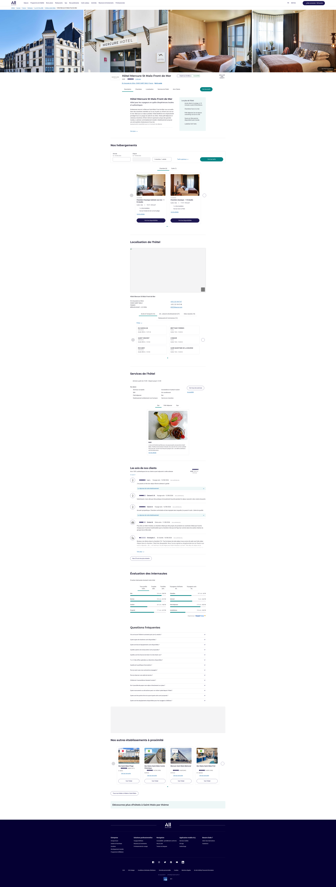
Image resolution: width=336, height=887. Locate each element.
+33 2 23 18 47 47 (176, 301)
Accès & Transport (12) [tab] (148, 314)
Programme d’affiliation (117, 852)
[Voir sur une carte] (168, 270)
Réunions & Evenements (140, 843)
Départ (137, 154)
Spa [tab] (177, 405)
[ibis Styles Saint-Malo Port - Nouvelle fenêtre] (207, 756)
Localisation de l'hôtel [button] (145, 242)
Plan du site (160, 843)
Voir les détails (152, 452)
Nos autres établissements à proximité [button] (137, 740)
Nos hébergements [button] (124, 145)
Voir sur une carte (126, 773)
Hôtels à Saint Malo (50, 8)
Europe (18, 8)
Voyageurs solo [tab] (191, 587)
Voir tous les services (195, 388)
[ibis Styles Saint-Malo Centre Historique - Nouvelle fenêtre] (154, 756)
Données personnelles (165, 870)
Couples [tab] (153, 587)
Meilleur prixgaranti (222, 77)
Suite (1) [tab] (174, 168)
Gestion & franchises (116, 843)
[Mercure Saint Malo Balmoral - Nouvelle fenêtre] (181, 756)
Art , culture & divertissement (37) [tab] (169, 314)
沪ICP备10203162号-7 (173, 874)
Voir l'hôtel (129, 781)
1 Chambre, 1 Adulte (160, 159)
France (24, 8)
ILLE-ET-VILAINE (38, 8)
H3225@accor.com (176, 307)
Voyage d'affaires (138, 840)
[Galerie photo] (168, 41)
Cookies (176, 870)
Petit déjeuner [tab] (168, 405)
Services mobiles (183, 840)
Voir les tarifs (206, 89)
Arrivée (117, 154)
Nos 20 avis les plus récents (141, 558)
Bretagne (30, 8)
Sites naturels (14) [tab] (189, 314)
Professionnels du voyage (141, 846)
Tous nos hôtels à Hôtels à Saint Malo (124, 793)
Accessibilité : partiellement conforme (167, 840)
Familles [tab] (163, 587)
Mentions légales (186, 870)
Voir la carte (158, 83)
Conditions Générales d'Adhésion (147, 870)
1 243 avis (138, 79)
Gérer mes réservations (208, 840)
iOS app (181, 843)
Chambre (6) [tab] (163, 168)
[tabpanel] (168, 200)
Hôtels (13, 8)
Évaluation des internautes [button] (148, 573)
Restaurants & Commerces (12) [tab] (168, 318)
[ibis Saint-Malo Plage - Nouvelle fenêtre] (128, 756)
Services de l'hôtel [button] (142, 373)
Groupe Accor (114, 840)
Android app (182, 846)
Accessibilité (190, 392)
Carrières (113, 846)
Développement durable (117, 849)
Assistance (205, 843)
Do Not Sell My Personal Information (204, 870)
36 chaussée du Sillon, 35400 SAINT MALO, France (137, 83)
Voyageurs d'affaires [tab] (176, 587)
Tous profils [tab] (143, 587)
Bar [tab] (158, 405)
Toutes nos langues (162, 846)
